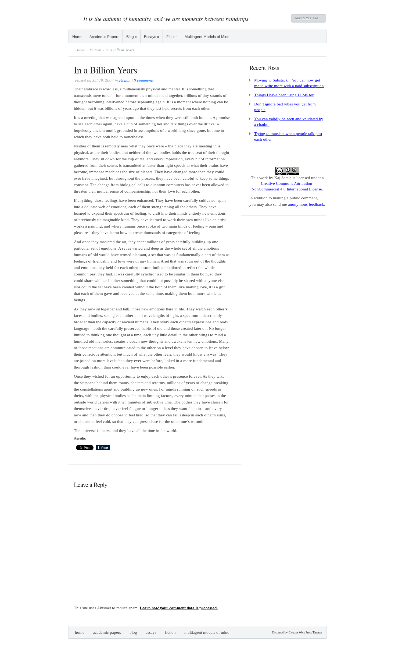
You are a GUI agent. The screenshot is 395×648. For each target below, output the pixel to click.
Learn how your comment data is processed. (179, 608)
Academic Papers (104, 36)
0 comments (144, 80)
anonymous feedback (306, 204)
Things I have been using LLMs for (284, 95)
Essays (151, 36)
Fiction (172, 36)
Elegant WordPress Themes (305, 632)
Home (77, 36)
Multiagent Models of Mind (207, 36)
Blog (131, 36)
